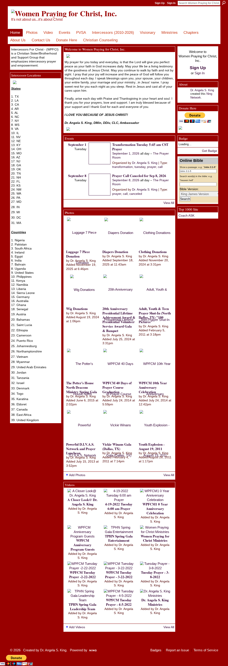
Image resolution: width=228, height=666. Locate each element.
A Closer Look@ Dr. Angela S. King (82, 502)
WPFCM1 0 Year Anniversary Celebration (155, 508)
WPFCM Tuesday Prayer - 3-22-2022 (118, 574)
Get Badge (209, 151)
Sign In (171, 3)
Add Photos (77, 475)
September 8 (77, 175)
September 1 (77, 144)
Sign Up (160, 3)
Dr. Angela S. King (144, 163)
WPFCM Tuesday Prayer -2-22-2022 (82, 574)
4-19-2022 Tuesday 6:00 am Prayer (118, 506)
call (160, 167)
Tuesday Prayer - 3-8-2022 (155, 574)
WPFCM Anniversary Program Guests (83, 545)
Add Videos (77, 627)
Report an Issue (177, 650)
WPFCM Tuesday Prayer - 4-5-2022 (119, 602)
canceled (135, 193)
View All (168, 203)
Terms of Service (205, 650)
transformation (122, 167)
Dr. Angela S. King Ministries (155, 602)
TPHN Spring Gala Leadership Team (82, 606)
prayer (151, 167)
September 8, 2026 (125, 180)
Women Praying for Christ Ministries (155, 538)
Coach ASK (186, 215)
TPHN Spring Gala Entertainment (119, 538)
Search (224, 3)
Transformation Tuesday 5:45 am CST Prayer (140, 146)
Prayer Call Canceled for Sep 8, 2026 (139, 175)
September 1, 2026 (125, 153)
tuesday (139, 167)
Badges (155, 650)
